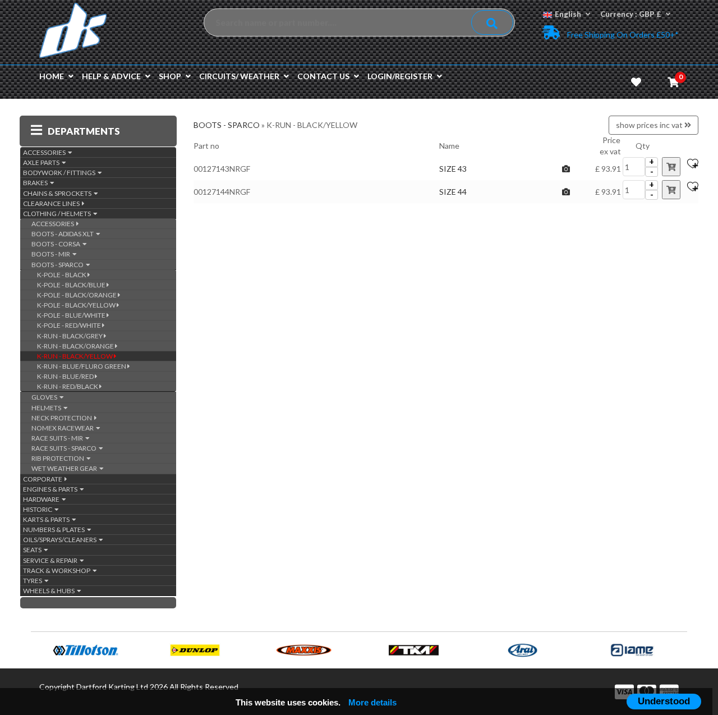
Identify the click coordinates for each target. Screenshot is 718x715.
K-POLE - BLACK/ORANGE (77, 295)
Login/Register (399, 76)
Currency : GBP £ (630, 14)
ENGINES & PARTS (51, 489)
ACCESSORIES (45, 152)
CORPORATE (44, 479)
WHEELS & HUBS (50, 590)
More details (372, 702)
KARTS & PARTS (47, 519)
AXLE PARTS (42, 162)
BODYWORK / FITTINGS (60, 172)
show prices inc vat (650, 125)
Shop (170, 76)
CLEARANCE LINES (52, 203)
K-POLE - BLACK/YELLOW (77, 305)
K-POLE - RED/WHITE (69, 325)
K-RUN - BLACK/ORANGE (76, 346)
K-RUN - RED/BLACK (68, 386)
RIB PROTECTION (58, 458)
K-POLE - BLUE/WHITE (72, 315)
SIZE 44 (453, 191)
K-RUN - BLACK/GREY (70, 336)
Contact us (323, 76)
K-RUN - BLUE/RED (66, 376)
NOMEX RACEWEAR (63, 428)
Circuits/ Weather (239, 76)
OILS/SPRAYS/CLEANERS (61, 539)
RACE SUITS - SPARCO (65, 448)
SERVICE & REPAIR (51, 560)
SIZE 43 (453, 168)
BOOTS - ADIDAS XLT (63, 234)
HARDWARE (42, 499)
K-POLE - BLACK (62, 275)
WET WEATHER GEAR (65, 468)
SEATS (33, 550)
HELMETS (47, 408)
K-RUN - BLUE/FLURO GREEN (82, 366)
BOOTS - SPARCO (58, 264)
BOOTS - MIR (51, 254)
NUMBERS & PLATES (55, 529)
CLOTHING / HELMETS (58, 213)
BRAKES (36, 182)
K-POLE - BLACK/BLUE (72, 285)
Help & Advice (111, 76)
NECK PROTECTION (62, 418)
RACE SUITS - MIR (58, 438)
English (568, 14)
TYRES (33, 580)
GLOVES (45, 397)
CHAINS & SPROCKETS (58, 193)
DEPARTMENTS (84, 131)
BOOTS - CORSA (56, 244)
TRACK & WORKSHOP (58, 570)
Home (51, 76)
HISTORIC (38, 509)
